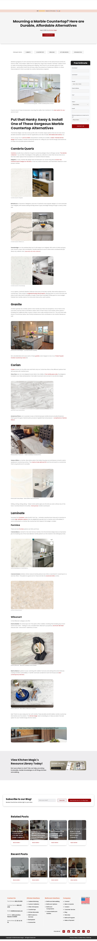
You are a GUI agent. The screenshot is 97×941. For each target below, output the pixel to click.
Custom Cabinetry (33, 904)
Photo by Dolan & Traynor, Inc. (17, 454)
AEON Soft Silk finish (58, 625)
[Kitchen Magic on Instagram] (88, 931)
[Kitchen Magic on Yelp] (83, 931)
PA (8, 922)
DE (17, 920)
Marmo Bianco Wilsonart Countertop (28, 708)
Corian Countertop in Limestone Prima (33, 454)
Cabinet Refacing (33, 901)
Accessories (31, 922)
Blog (66, 912)
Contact (67, 901)
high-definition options (21, 519)
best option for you (59, 110)
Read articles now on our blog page (79, 800)
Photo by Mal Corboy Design (17, 498)
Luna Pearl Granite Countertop (30, 350)
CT (15, 920)
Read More (16, 842)
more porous (34, 506)
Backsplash (31, 919)
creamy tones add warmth (39, 462)
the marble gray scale (51, 374)
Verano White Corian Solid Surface (31, 498)
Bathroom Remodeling (52, 901)
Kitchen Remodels (33, 912)
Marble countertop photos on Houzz (46, 103)
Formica (21, 529)
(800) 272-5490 (18, 901)
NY (21, 920)
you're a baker (26, 137)
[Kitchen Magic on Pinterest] (63, 931)
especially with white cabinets (32, 251)
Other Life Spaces (33, 907)
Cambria (13, 153)
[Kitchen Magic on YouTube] (78, 931)
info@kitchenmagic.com (17, 911)
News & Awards (69, 904)
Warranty (67, 915)
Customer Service (70, 909)
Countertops (48, 35)
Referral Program (70, 917)
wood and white (50, 576)
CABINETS (28, 52)
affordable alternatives (55, 134)
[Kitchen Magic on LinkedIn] (73, 931)
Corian (13, 369)
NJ (19, 920)
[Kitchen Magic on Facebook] (68, 931)
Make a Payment (69, 920)
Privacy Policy (73, 937)
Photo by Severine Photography (30, 103)
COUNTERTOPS (40, 52)
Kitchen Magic (53, 30)
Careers (67, 907)
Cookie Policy (81, 937)
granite (37, 356)
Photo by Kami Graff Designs (17, 350)
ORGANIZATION (78, 52)
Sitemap (88, 937)
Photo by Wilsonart (15, 665)
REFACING (52, 52)
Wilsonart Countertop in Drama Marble (28, 665)
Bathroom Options (51, 904)
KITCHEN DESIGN (64, 52)
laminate (21, 517)
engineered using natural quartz (36, 293)
